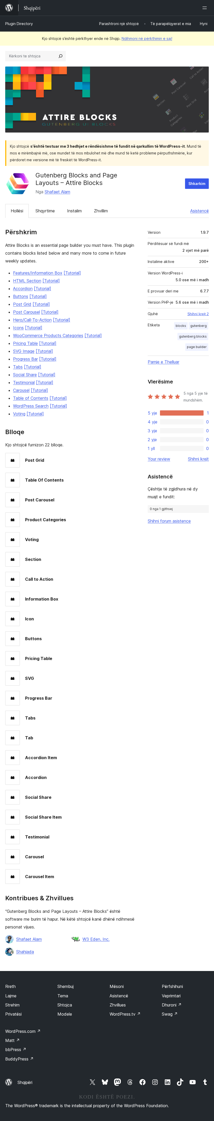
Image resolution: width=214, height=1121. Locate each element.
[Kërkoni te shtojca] (60, 56)
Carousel (21, 390)
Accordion (23, 288)
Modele (64, 1014)
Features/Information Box (37, 272)
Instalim (74, 210)
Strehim (12, 1005)
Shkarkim (196, 183)
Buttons (20, 296)
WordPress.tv (125, 1014)
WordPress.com (23, 1031)
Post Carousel (26, 312)
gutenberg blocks (193, 336)
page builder (197, 347)
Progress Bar (25, 359)
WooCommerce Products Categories (48, 335)
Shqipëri (24, 1082)
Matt (12, 1040)
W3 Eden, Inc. (96, 939)
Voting (19, 413)
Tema (62, 995)
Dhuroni (172, 1005)
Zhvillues (118, 1005)
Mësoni (117, 986)
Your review (159, 458)
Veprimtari (171, 995)
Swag (170, 1014)
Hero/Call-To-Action (32, 319)
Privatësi (13, 1014)
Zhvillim (101, 210)
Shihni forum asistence (169, 521)
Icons (18, 327)
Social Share (25, 374)
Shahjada (25, 951)
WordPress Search (31, 406)
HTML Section (27, 280)
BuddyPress (19, 1059)
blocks (181, 326)
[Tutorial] (72, 272)
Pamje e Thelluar (163, 361)
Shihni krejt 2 (198, 314)
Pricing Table (25, 343)
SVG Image (23, 351)
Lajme (10, 995)
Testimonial (24, 382)
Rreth (10, 986)
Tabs (18, 366)
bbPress (15, 1049)
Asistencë (199, 210)
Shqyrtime (45, 210)
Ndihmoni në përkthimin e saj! (147, 38)
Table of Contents (30, 398)
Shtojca (64, 1005)
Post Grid (22, 304)
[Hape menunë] (205, 8)
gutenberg (198, 326)
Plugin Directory (19, 23)
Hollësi (17, 210)
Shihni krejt (198, 458)
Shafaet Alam (57, 191)
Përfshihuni (172, 986)
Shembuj (65, 986)
